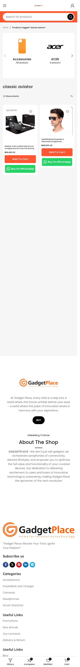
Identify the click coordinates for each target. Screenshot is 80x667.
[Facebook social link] (5, 565)
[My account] (72, 5)
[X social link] (12, 565)
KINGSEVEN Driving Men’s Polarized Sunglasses (52, 140)
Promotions (10, 621)
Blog (5, 655)
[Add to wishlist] (31, 111)
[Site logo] (38, 5)
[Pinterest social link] (19, 565)
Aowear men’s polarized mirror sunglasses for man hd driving (19, 147)
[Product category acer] (55, 51)
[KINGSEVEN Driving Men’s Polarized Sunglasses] (57, 122)
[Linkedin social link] (25, 565)
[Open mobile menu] (4, 5)
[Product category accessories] (22, 51)
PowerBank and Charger (18, 586)
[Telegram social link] (32, 565)
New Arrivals (10, 627)
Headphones (11, 599)
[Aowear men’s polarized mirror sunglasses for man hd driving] (20, 125)
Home (5, 27)
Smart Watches (13, 605)
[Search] (70, 17)
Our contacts (11, 634)
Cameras (9, 592)
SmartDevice (11, 580)
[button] (5, 55)
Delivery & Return (14, 640)
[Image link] (38, 529)
